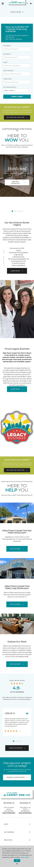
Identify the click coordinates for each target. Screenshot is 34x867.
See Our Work (15, 664)
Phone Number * (8, 70)
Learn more (15, 271)
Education (8, 840)
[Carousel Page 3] (17, 211)
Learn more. (24, 857)
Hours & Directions (9, 813)
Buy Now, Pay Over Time (15, 117)
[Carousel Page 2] (15, 211)
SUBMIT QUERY (17, 96)
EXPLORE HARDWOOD (15, 182)
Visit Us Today (15, 549)
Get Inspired (9, 832)
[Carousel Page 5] (22, 211)
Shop (6, 824)
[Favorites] (27, 4)
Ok (17, 860)
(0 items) (30, 3)
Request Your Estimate (15, 777)
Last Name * (7, 54)
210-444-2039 (8, 811)
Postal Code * (7, 79)
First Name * (7, 45)
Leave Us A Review (15, 748)
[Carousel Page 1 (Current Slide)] (12, 211)
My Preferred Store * (9, 87)
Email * (5, 62)
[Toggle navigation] (2, 3)
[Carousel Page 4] (19, 211)
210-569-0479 (25, 811)
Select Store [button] (16, 12)
